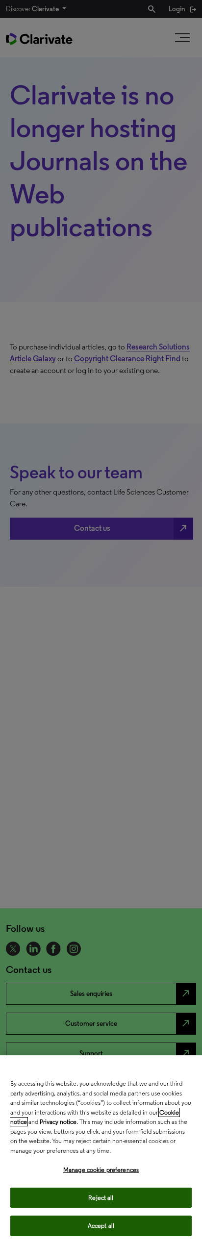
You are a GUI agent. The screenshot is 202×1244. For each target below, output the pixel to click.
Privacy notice (58, 1121)
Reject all (100, 1197)
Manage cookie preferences (101, 1169)
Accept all (101, 1225)
